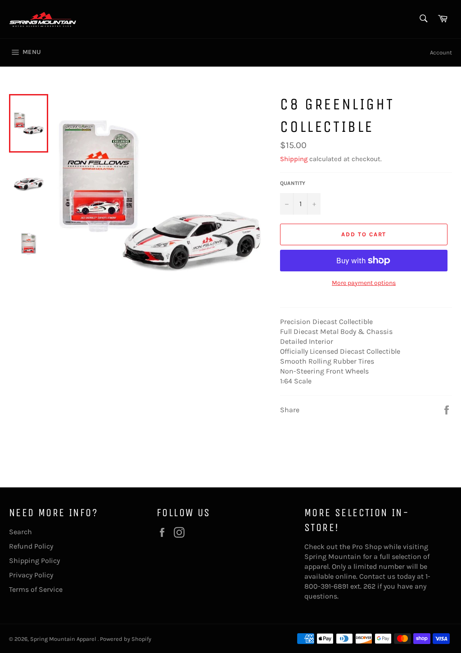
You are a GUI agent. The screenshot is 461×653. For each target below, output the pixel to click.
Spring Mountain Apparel (64, 638)
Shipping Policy (34, 560)
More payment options (364, 283)
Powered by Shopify (125, 638)
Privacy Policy (31, 575)
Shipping (293, 159)
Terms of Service (36, 589)
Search (20, 531)
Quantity (292, 183)
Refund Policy (31, 546)
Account (441, 52)
